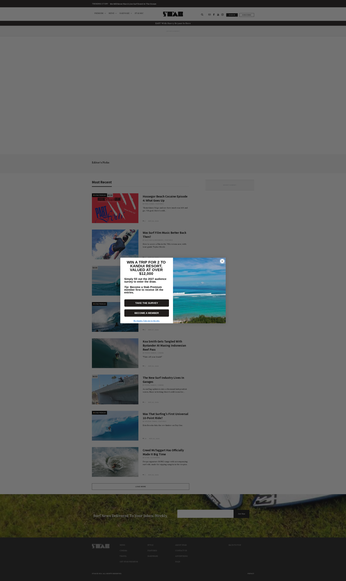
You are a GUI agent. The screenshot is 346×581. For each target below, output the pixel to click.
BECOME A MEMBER (146, 313)
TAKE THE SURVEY (146, 303)
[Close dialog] (222, 261)
